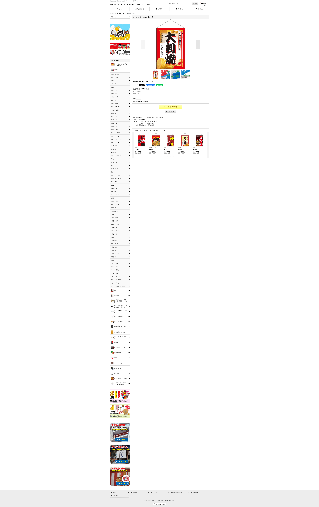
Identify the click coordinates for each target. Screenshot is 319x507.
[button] (143, 44)
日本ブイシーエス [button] (160, 504)
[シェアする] (135, 85)
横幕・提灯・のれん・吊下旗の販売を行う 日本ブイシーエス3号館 (130, 4)
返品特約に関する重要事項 (141, 101)
